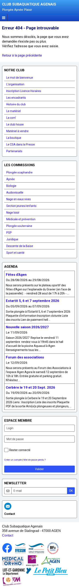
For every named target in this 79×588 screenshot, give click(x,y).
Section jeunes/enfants (21, 205)
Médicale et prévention (20, 219)
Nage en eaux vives (18, 199)
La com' (11, 117)
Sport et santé (15, 252)
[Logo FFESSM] (20, 548)
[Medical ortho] (12, 560)
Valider (39, 469)
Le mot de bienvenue (19, 77)
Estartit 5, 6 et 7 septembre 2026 (32, 301)
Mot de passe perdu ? (34, 460)
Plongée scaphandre (19, 172)
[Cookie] (8, 579)
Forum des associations (25, 357)
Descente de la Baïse (19, 246)
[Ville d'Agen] (32, 560)
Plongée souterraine (19, 226)
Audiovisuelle (14, 192)
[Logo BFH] (53, 548)
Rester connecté (19, 450)
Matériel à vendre (17, 131)
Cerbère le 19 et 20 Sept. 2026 (30, 387)
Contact (7, 535)
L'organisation (15, 84)
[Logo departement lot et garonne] (17, 571)
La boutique (13, 137)
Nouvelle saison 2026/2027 (27, 327)
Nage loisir (12, 212)
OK (71, 490)
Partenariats (14, 151)
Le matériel (13, 111)
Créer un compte (13, 460)
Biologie (11, 185)
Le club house (15, 124)
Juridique (12, 239)
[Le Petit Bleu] (50, 571)
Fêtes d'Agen (16, 275)
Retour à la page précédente (22, 55)
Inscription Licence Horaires (23, 91)
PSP (9, 232)
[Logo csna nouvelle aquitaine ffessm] (36, 548)
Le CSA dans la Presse (20, 144)
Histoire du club (16, 104)
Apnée (10, 179)
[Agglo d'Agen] (50, 560)
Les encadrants (16, 97)
